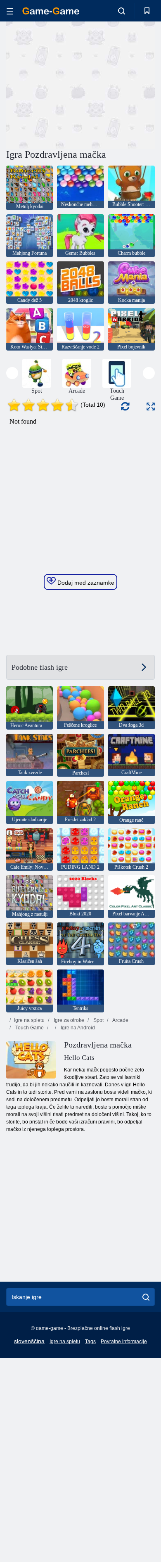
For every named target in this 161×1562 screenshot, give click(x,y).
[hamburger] (10, 11)
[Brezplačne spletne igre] (51, 10)
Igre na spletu (29, 1020)
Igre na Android (77, 1028)
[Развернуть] (151, 406)
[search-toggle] (121, 11)
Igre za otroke (68, 1020)
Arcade (119, 1020)
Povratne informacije (124, 1341)
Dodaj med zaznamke (85, 582)
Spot (98, 1020)
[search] (146, 1297)
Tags (90, 1341)
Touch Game (29, 1028)
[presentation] (12, 373)
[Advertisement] (76, 84)
